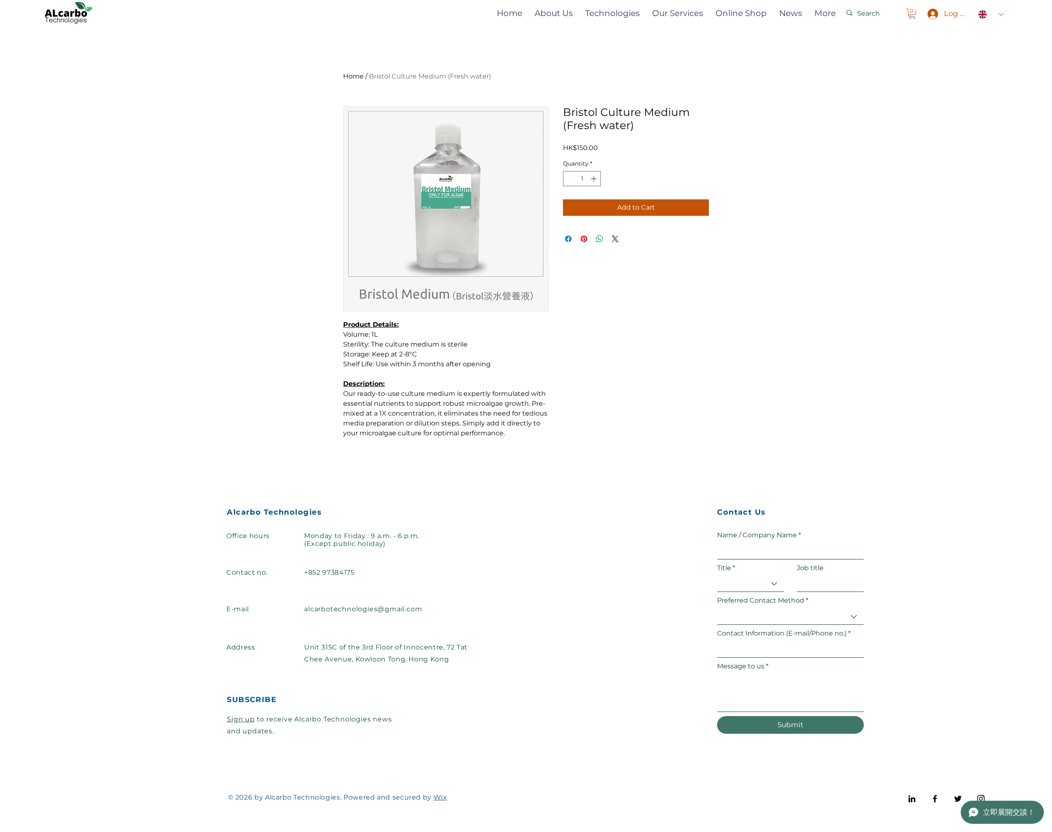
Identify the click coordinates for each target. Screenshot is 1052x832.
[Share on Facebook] (568, 239)
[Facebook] (935, 799)
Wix (440, 797)
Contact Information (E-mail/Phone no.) (784, 633)
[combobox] (750, 584)
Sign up (241, 719)
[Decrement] (569, 178)
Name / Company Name (759, 535)
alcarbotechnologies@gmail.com (363, 609)
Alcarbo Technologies (274, 512)
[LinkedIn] (912, 799)
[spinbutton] (581, 178)
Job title (810, 568)
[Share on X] (615, 239)
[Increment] (594, 178)
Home (353, 76)
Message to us (742, 666)
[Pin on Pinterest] (584, 239)
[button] (912, 13)
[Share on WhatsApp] (599, 239)
